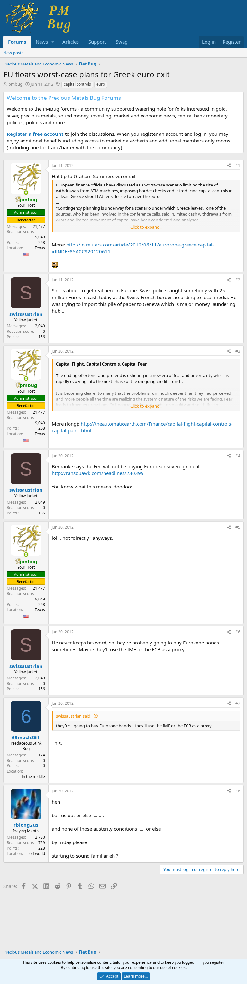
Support (97, 42)
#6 (237, 631)
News (42, 42)
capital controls (77, 84)
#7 (237, 703)
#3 (237, 351)
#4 (237, 456)
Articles (70, 42)
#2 (237, 279)
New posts (13, 53)
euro (100, 84)
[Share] (229, 165)
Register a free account (35, 134)
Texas (40, 248)
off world (37, 853)
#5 (237, 527)
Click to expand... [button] (146, 227)
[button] (53, 42)
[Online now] (26, 193)
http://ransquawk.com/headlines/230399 (98, 473)
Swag (122, 42)
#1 (237, 165)
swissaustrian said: (73, 716)
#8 (237, 791)
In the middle (33, 776)
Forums (17, 42)
